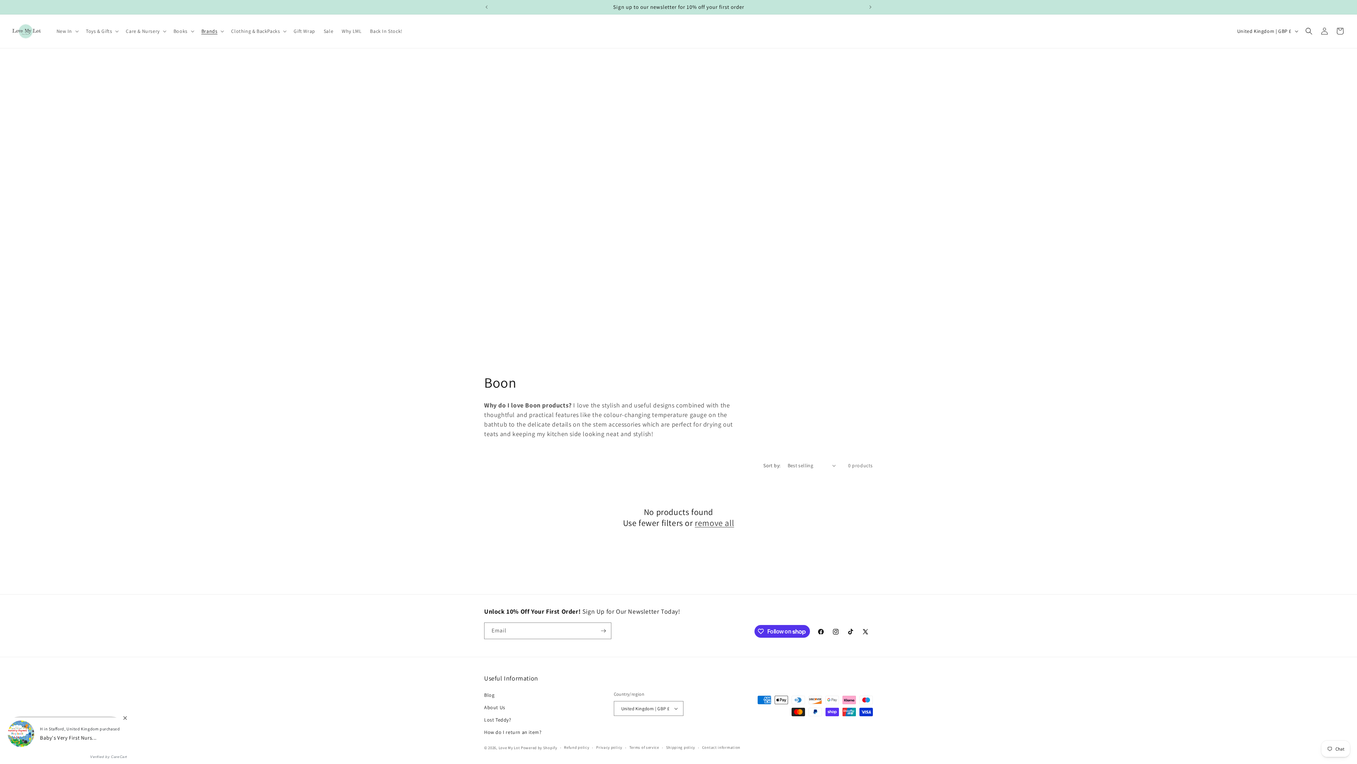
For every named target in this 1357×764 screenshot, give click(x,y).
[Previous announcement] (486, 7)
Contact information (721, 747)
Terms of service (644, 747)
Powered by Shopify (539, 747)
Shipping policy (680, 747)
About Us (494, 707)
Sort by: (771, 465)
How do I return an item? (512, 732)
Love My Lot (509, 747)
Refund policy (576, 747)
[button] (67, 31)
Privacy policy (609, 747)
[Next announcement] (870, 7)
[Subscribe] (603, 631)
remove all (714, 522)
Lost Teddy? (497, 720)
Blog (489, 695)
